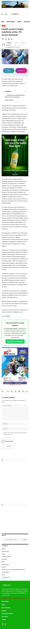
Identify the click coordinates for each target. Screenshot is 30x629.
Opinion (15, 567)
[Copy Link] (12, 39)
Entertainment (15, 551)
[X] (5, 624)
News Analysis (15, 564)
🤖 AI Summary (9, 100)
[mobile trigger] (3, 14)
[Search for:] (13, 539)
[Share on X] (6, 39)
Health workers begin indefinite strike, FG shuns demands (15, 96)
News (3, 25)
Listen (8, 70)
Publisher (9, 43)
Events (15, 554)
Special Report (15, 572)
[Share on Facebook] (3, 39)
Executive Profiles (15, 556)
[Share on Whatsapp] (15, 391)
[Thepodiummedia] (15, 14)
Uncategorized (15, 577)
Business (15, 548)
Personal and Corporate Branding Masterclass (15, 569)
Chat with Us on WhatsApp (15, 341)
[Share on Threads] (9, 39)
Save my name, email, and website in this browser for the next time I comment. (15, 433)
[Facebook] (3, 624)
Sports (15, 574)
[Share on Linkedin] (19, 391)
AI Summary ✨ (21, 70)
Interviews (15, 559)
